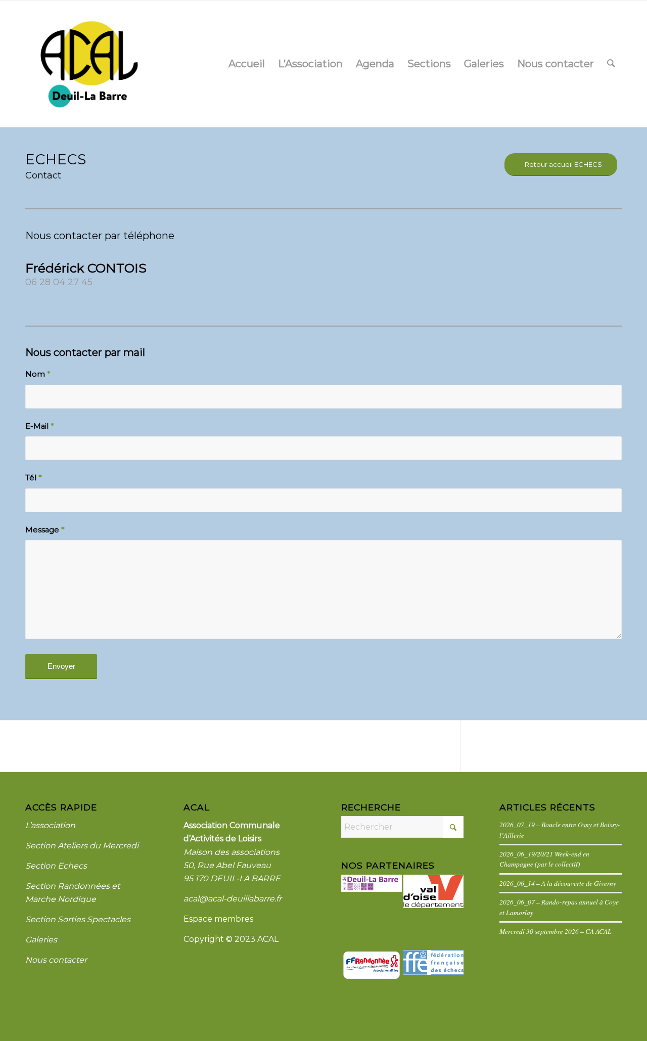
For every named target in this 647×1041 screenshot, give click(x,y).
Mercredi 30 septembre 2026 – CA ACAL (555, 931)
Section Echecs (56, 866)
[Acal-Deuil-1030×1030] (88, 64)
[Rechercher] (611, 64)
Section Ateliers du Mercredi (81, 845)
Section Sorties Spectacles (77, 919)
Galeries (41, 939)
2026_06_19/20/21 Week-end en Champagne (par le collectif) (544, 859)
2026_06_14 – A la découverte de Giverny (557, 883)
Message (44, 529)
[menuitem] (246, 64)
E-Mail (39, 426)
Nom (37, 374)
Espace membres (218, 919)
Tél (33, 477)
